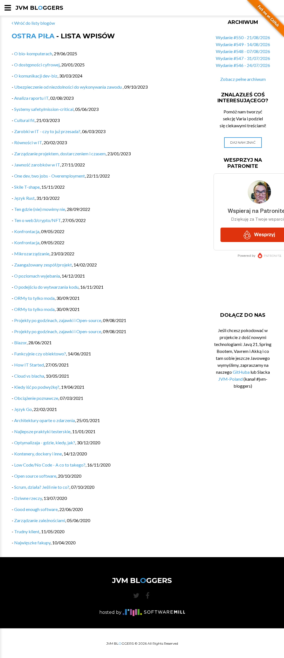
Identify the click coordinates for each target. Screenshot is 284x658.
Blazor (20, 342)
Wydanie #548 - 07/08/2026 (243, 51)
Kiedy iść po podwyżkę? (36, 387)
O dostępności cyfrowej (37, 64)
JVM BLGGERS (39, 7)
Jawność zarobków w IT (37, 164)
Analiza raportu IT (31, 98)
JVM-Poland (230, 379)
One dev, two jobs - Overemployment (49, 175)
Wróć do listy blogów (34, 23)
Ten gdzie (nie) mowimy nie (39, 209)
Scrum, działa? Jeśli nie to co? (41, 487)
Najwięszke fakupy (32, 542)
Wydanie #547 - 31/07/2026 (243, 58)
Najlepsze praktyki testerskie (42, 431)
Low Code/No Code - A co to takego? (49, 464)
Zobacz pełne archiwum (243, 79)
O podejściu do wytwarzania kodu (46, 287)
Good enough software (36, 509)
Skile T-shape (27, 187)
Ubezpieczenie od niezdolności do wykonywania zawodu (68, 86)
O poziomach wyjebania (37, 275)
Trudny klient (26, 531)
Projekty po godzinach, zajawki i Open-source (57, 320)
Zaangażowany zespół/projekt (43, 264)
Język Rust (24, 198)
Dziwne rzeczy (28, 498)
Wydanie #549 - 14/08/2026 (243, 44)
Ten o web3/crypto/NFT (37, 220)
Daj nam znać (242, 142)
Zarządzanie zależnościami (39, 520)
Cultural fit (24, 120)
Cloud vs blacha (29, 375)
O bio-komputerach (33, 53)
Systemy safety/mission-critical (43, 109)
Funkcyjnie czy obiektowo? (40, 353)
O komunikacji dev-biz (35, 75)
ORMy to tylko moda (34, 298)
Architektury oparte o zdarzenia (44, 420)
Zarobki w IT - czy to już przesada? (47, 131)
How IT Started (29, 364)
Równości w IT (28, 142)
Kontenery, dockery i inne (38, 453)
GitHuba (241, 372)
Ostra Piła (33, 36)
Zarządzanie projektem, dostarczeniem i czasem (60, 153)
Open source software (35, 475)
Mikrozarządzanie (31, 253)
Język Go (23, 409)
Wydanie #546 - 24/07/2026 (243, 65)
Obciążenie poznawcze (36, 398)
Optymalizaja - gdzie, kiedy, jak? (44, 442)
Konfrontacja (26, 231)
